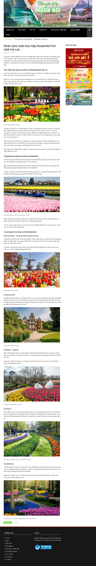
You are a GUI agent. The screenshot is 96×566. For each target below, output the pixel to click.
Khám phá (42, 30)
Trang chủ (10, 30)
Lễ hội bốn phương (11, 551)
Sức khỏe (8, 559)
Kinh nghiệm (75, 30)
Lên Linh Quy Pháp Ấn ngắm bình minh (27, 39)
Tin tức (32, 30)
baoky (5, 52)
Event (8, 35)
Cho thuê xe (9, 557)
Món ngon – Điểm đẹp (58, 30)
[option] (53, 39)
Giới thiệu (21, 30)
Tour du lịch (9, 554)
